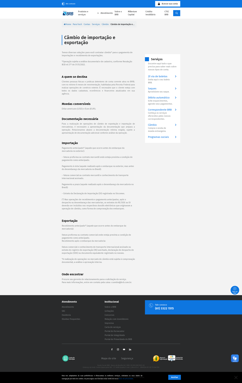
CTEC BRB (166, 13)
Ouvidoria (66, 315)
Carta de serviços (113, 327)
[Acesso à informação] (160, 358)
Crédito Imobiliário (150, 13)
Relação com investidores (116, 319)
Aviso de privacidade (126, 379)
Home (68, 24)
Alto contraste (70, 4)
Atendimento (107, 13)
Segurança (127, 358)
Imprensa (109, 323)
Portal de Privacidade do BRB (118, 339)
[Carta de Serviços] (69, 358)
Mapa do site (108, 358)
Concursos (109, 315)
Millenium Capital (132, 13)
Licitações (109, 311)
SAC (63, 311)
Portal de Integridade (115, 335)
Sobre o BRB (118, 13)
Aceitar (174, 377)
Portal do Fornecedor (114, 331)
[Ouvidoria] (175, 358)
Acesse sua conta (170, 4)
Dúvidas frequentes (71, 319)
